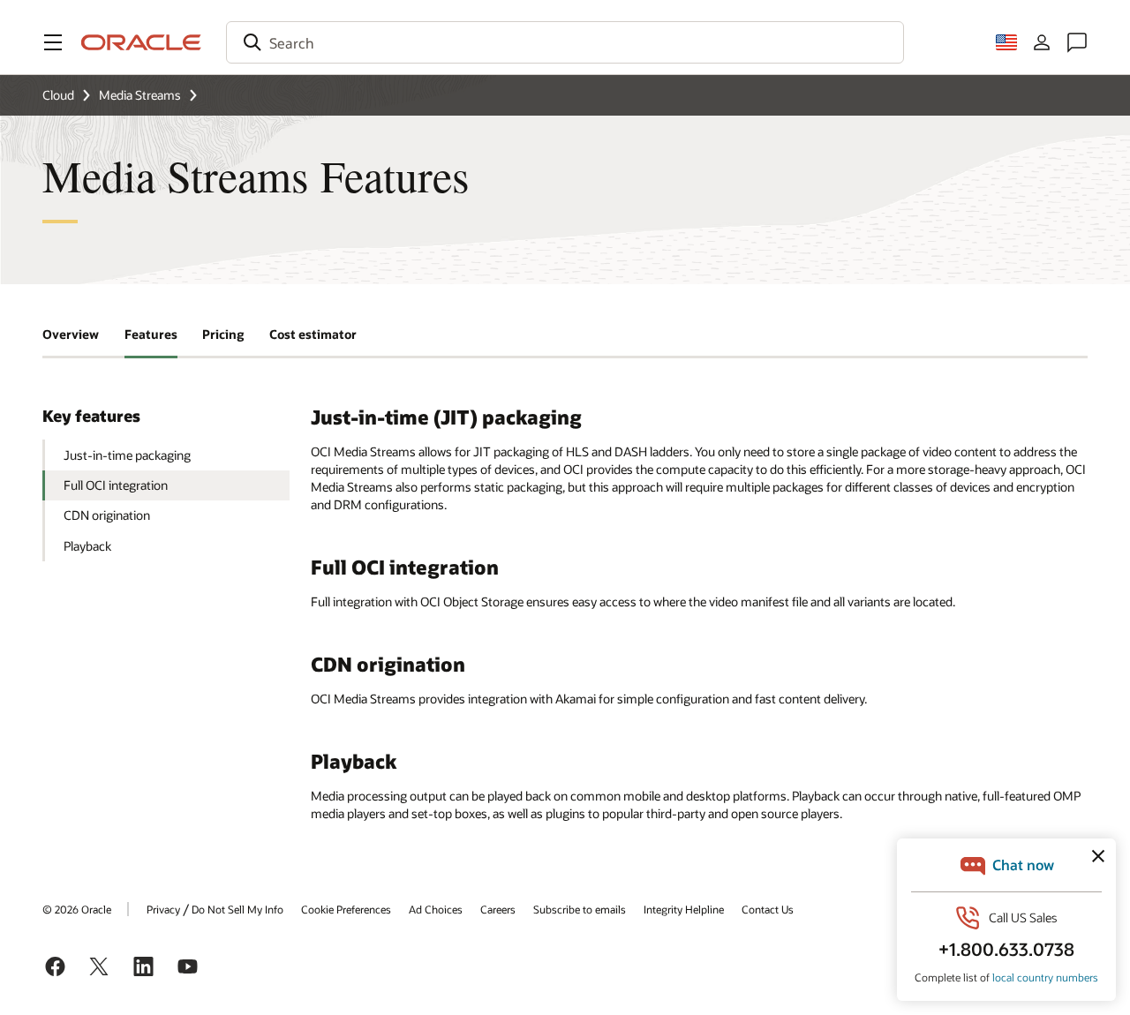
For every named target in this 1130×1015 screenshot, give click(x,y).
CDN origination (107, 515)
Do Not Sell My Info (237, 909)
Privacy (163, 909)
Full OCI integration (116, 485)
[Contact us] (1077, 42)
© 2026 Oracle (76, 909)
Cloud (58, 94)
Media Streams (140, 94)
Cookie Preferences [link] (346, 909)
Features (150, 334)
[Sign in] (1041, 42)
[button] (53, 42)
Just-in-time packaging (127, 455)
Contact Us (768, 909)
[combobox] (565, 42)
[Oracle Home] (141, 42)
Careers (498, 909)
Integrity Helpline (684, 909)
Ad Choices (436, 909)
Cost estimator (313, 334)
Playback (87, 546)
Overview (70, 334)
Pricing (223, 334)
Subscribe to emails (579, 909)
